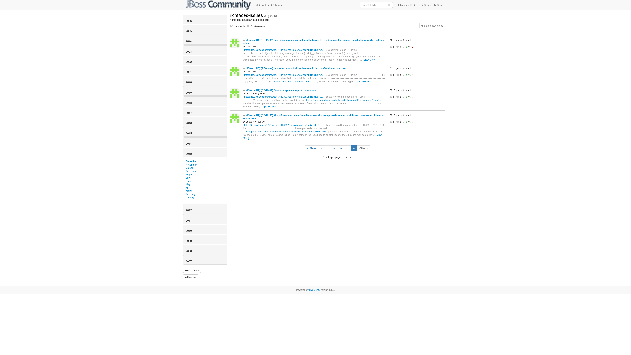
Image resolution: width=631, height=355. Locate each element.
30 (340, 148)
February (190, 194)
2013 (189, 154)
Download (192, 276)
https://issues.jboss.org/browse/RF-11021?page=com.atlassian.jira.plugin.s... (284, 74)
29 (333, 148)
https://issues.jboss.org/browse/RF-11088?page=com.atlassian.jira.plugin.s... (284, 49)
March (189, 190)
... (327, 148)
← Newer (312, 148)
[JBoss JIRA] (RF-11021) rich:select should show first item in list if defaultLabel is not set (295, 68)
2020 (189, 82)
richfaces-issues (247, 15)
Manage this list (408, 5)
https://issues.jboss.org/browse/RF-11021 (295, 81)
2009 (189, 241)
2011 (189, 220)
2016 (189, 123)
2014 (189, 143)
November (191, 164)
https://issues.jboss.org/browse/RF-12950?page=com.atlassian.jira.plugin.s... (284, 125)
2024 (189, 41)
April (188, 187)
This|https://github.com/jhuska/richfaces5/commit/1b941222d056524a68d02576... (286, 131)
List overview (193, 270)
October (190, 167)
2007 (189, 261)
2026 (189, 21)
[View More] (369, 59)
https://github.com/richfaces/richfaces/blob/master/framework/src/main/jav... (344, 100)
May (188, 184)
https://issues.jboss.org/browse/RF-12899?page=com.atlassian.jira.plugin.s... (284, 96)
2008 (189, 251)
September (191, 171)
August (189, 174)
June (188, 181)
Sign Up (440, 5)
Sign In (427, 5)
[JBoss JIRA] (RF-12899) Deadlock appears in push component (281, 90)
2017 (189, 113)
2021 (189, 72)
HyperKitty (314, 289)
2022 (189, 62)
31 (347, 148)
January (190, 197)
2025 (189, 31)
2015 (189, 133)
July (188, 177)
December (191, 161)
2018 (189, 103)
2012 (189, 210)
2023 (189, 51)
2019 (189, 92)
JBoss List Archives (269, 5)
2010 (189, 231)
